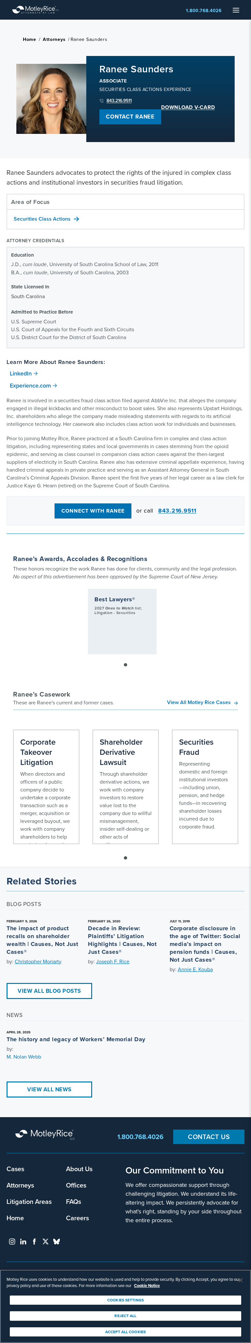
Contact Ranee (130, 116)
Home (29, 39)
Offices (76, 1185)
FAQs (73, 1201)
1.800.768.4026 (204, 10)
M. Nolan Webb (24, 1056)
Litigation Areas (29, 1201)
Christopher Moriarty (38, 961)
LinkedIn (21, 373)
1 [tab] (125, 664)
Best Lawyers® (114, 599)
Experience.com (30, 385)
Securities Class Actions (42, 219)
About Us (79, 1168)
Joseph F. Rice (112, 961)
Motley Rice (46, 1135)
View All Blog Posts (49, 991)
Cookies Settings (125, 1300)
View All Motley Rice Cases (199, 702)
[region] (125, 1306)
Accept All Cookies (125, 1331)
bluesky (56, 1241)
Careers (77, 1218)
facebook (34, 1241)
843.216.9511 (119, 100)
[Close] (240, 1280)
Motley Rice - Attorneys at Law (35, 9)
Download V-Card (188, 107)
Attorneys (54, 39)
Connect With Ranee (93, 511)
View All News (49, 1089)
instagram (12, 1241)
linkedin (23, 1241)
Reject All (125, 1315)
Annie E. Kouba (195, 969)
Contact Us (209, 1136)
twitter (45, 1241)
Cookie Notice (147, 1285)
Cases (15, 1168)
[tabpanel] (122, 621)
